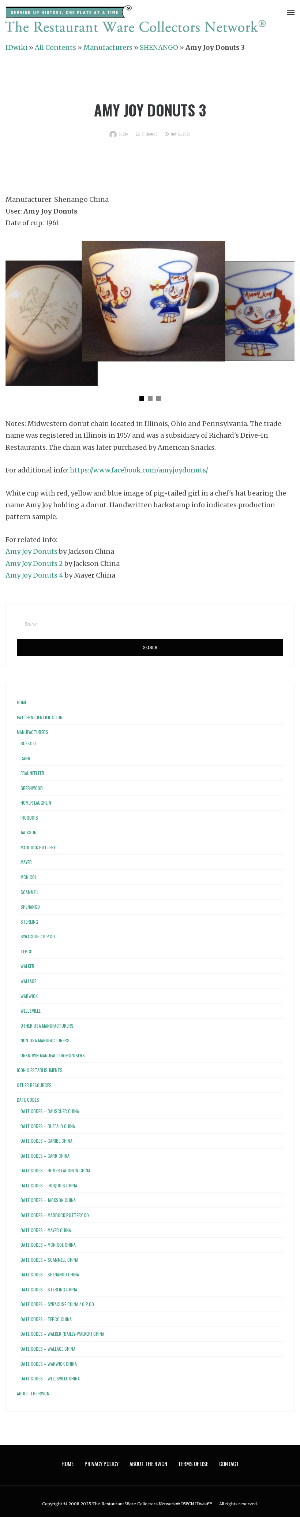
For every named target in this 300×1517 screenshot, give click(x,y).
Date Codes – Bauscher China (49, 1111)
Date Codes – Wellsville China (50, 1378)
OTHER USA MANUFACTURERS (47, 1026)
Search (150, 647)
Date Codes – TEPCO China (46, 1319)
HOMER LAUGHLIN (35, 803)
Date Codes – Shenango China (49, 1274)
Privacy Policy (102, 1463)
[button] (141, 398)
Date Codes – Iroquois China (48, 1185)
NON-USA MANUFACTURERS (45, 1040)
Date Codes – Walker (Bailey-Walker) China (62, 1334)
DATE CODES (28, 1100)
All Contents (55, 47)
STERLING (29, 922)
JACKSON (28, 832)
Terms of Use (193, 1463)
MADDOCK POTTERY (38, 847)
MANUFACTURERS (32, 732)
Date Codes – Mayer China (45, 1230)
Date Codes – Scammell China (49, 1260)
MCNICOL (28, 877)
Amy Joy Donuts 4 (35, 575)
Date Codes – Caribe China (46, 1141)
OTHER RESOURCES (34, 1085)
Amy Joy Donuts (32, 551)
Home (22, 702)
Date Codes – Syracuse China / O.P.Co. (57, 1304)
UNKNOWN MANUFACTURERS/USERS (52, 1055)
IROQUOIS (29, 818)
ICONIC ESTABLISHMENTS (40, 1070)
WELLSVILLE (30, 1011)
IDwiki (16, 47)
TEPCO (26, 951)
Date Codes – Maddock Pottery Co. (55, 1215)
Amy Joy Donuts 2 (34, 563)
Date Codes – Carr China (45, 1156)
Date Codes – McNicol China (48, 1245)
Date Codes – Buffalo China (47, 1126)
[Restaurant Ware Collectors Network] (135, 20)
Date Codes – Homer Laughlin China (55, 1170)
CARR (25, 758)
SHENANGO (159, 47)
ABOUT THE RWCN (33, 1393)
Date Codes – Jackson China (48, 1200)
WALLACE (28, 981)
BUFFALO (28, 743)
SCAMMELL (29, 892)
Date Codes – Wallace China (47, 1349)
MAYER (26, 862)
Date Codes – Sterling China (48, 1289)
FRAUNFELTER (32, 773)
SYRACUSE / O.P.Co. (38, 936)
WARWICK (29, 996)
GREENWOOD (31, 788)
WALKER (27, 966)
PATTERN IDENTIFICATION (40, 717)
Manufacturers (107, 47)
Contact (229, 1463)
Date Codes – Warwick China (48, 1364)
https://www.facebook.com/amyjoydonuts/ (139, 470)
